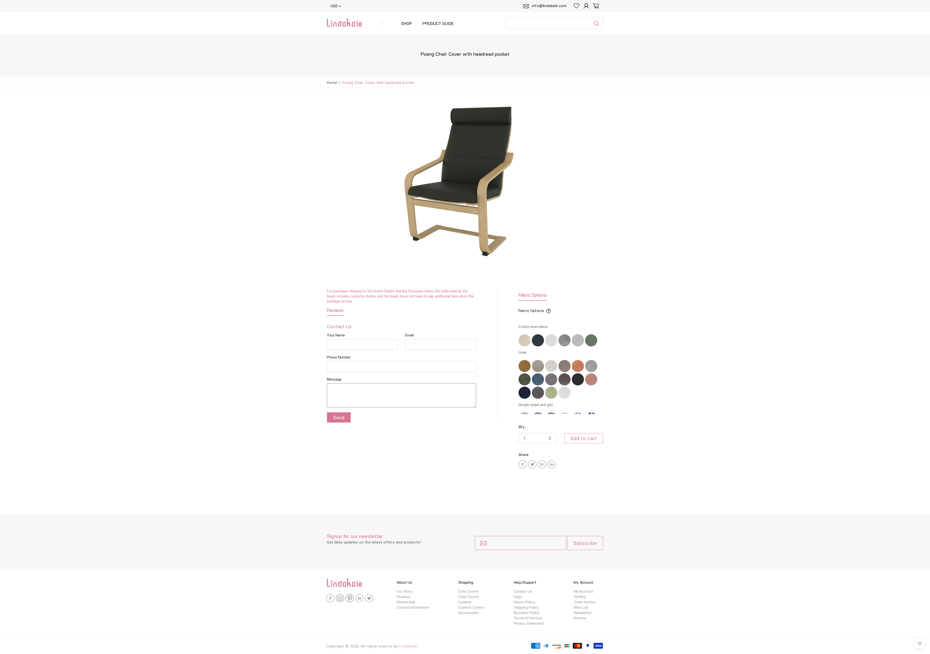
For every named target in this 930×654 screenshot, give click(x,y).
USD (334, 6)
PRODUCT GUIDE (438, 23)
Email (409, 335)
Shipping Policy (526, 607)
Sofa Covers (468, 591)
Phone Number (339, 357)
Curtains (465, 602)
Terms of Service (528, 618)
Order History (584, 602)
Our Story (404, 591)
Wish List (581, 607)
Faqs (518, 597)
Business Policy (526, 613)
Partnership (406, 602)
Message (334, 379)
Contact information (413, 607)
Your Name (336, 335)
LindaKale (408, 646)
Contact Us (523, 591)
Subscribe (585, 543)
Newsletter (583, 613)
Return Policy (524, 602)
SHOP (406, 23)
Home (332, 82)
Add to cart (583, 438)
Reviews (403, 597)
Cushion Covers (471, 607)
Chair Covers (468, 597)
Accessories (468, 613)
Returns (580, 618)
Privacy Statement (529, 623)
